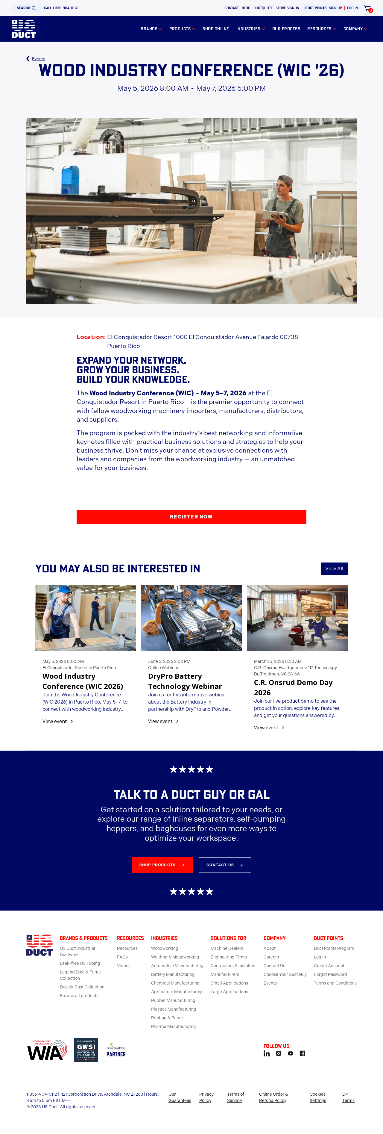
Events (270, 983)
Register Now (191, 517)
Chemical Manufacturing (175, 983)
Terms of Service (235, 1097)
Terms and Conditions (335, 983)
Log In (320, 957)
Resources (127, 948)
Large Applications (229, 991)
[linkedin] (267, 1053)
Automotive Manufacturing (177, 965)
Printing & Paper (167, 1017)
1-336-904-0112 (41, 1094)
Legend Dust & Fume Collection (80, 975)
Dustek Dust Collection (82, 987)
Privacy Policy (206, 1097)
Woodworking (164, 948)
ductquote (263, 8)
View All (334, 568)
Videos (123, 965)
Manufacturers (225, 974)
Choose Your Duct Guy (285, 974)
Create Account (329, 965)
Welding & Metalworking (175, 957)
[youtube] (291, 1053)
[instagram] (279, 1053)
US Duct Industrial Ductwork (77, 951)
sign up (335, 8)
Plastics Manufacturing (173, 1009)
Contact (231, 8)
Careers (271, 957)
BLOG (246, 8)
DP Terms (348, 1097)
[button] (151, 29)
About (270, 948)
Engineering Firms (229, 957)
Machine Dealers (227, 948)
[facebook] (303, 1053)
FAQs (122, 957)
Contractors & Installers (233, 965)
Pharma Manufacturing (173, 1026)
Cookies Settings (318, 1097)
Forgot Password (330, 974)
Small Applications (229, 983)
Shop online (216, 28)
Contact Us (274, 965)
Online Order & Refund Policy (273, 1097)
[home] (24, 29)
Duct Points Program (334, 948)
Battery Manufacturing (173, 974)
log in (352, 8)
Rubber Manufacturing (173, 1000)
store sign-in (287, 8)
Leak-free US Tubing (80, 963)
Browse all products (79, 995)
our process (286, 28)
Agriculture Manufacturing (177, 991)
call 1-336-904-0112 (61, 8)
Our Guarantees (179, 1097)
